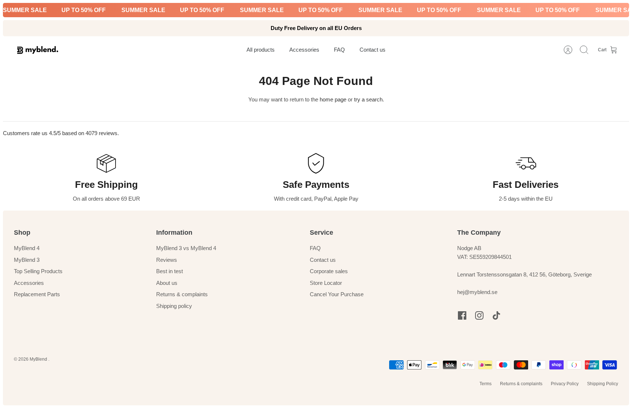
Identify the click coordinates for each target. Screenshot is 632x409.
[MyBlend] (37, 50)
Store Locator (326, 283)
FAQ (315, 248)
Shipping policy (174, 306)
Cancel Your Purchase (337, 294)
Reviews (166, 260)
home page (333, 99)
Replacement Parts (37, 294)
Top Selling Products (38, 271)
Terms (485, 383)
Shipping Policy (602, 383)
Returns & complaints (182, 294)
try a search (368, 99)
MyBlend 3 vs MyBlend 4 (186, 248)
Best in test (169, 271)
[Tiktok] (496, 315)
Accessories (29, 283)
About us (166, 283)
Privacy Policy (565, 383)
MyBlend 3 (27, 260)
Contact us (323, 260)
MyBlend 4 (27, 248)
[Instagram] (479, 315)
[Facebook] (462, 315)
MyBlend (39, 359)
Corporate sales (329, 271)
